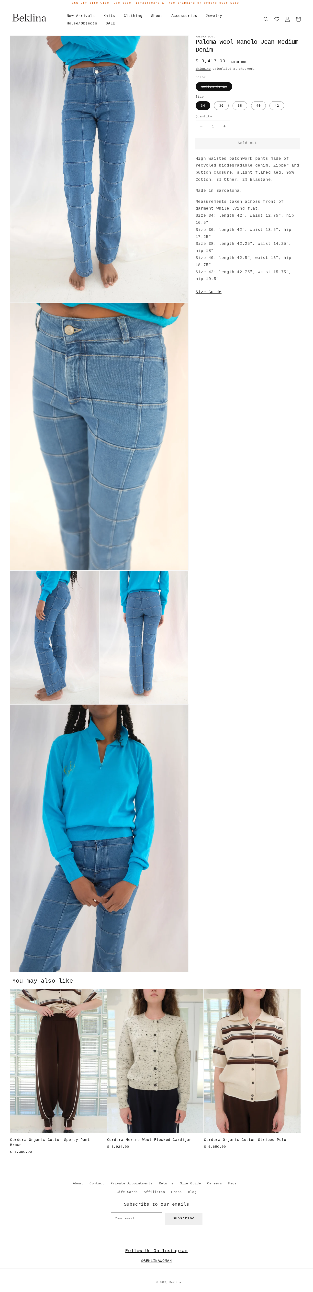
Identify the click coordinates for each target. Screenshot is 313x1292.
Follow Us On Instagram (156, 1250)
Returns (166, 1183)
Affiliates (154, 1192)
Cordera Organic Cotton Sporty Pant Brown (50, 1142)
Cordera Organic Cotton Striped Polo (245, 1140)
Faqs (232, 1183)
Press (176, 1192)
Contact (96, 1183)
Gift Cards (127, 1192)
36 (221, 106)
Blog (192, 1192)
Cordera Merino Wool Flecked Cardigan (149, 1140)
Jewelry (214, 16)
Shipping (203, 69)
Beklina (175, 1282)
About (78, 1183)
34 (203, 106)
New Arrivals (81, 16)
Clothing (133, 16)
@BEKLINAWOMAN (156, 1261)
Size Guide (209, 292)
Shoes (157, 16)
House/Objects (82, 24)
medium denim (214, 87)
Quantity (204, 116)
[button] (266, 19)
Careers (214, 1183)
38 (240, 106)
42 (277, 106)
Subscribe (184, 1218)
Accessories (184, 16)
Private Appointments (132, 1183)
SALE (110, 24)
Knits (109, 16)
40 (258, 106)
